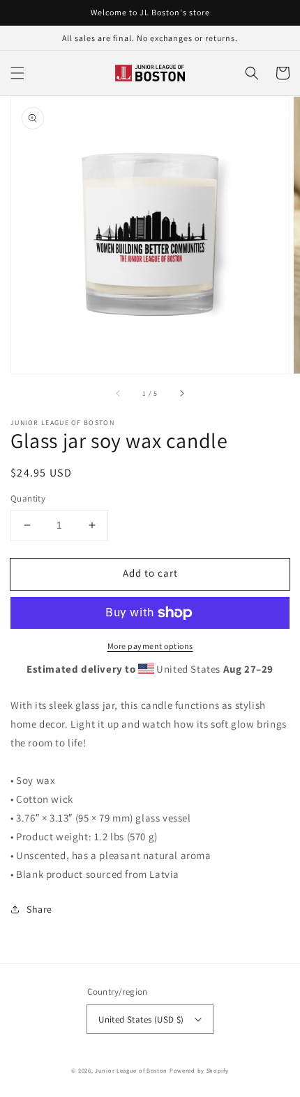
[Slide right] (181, 393)
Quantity (27, 498)
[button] (17, 73)
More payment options (150, 646)
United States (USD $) (140, 1019)
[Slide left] (118, 393)
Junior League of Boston (131, 1070)
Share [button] (39, 909)
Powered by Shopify (199, 1070)
